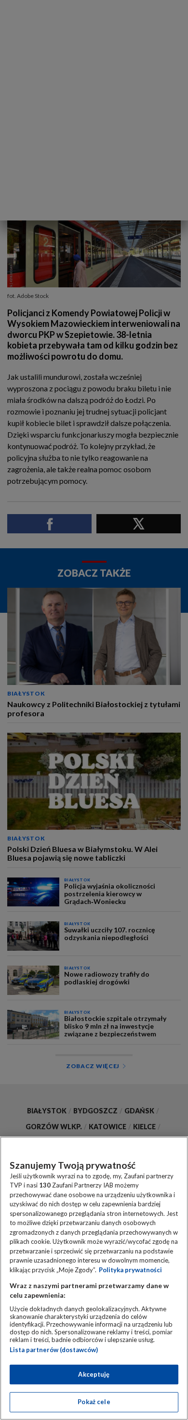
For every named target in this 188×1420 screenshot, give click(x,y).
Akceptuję (93, 1374)
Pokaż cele (94, 1402)
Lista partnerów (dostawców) (54, 1350)
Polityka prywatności (130, 1270)
